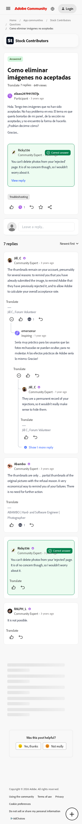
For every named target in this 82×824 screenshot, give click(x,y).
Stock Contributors (60, 20)
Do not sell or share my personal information (34, 811)
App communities (33, 20)
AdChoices (19, 818)
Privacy (59, 796)
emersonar (28, 331)
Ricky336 (24, 150)
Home (13, 20)
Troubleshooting (19, 196)
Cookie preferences (20, 804)
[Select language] (52, 8)
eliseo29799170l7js (26, 93)
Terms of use (45, 796)
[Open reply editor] (41, 227)
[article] (41, 289)
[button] (8, 10)
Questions (15, 24)
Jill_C (17, 258)
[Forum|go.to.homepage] (31, 8)
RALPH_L (20, 609)
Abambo (20, 464)
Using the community (21, 796)
